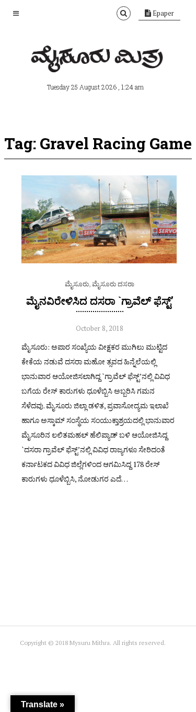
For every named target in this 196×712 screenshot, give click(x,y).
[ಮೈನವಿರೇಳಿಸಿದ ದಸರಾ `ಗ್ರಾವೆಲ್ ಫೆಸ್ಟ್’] (99, 260)
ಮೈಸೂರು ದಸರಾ (113, 283)
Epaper (162, 13)
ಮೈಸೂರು (77, 283)
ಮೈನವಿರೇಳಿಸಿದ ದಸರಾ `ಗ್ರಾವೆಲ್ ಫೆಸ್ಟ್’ (100, 300)
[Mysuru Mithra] (98, 60)
